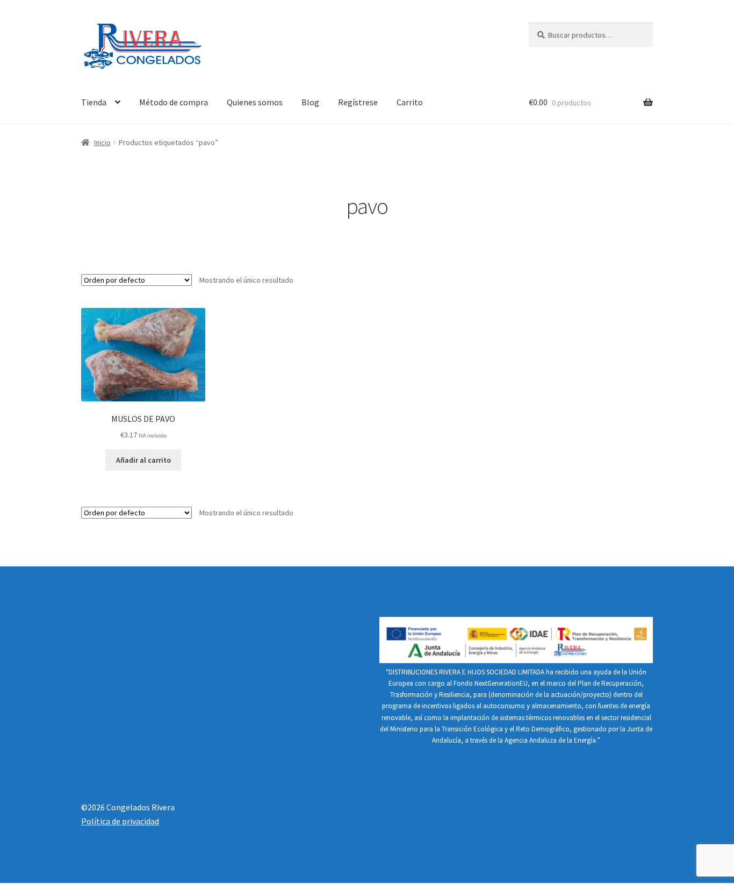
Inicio (102, 142)
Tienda (93, 102)
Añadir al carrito (143, 460)
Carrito (410, 102)
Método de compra (173, 102)
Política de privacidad (120, 821)
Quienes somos (255, 102)
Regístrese (358, 102)
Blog (310, 102)
